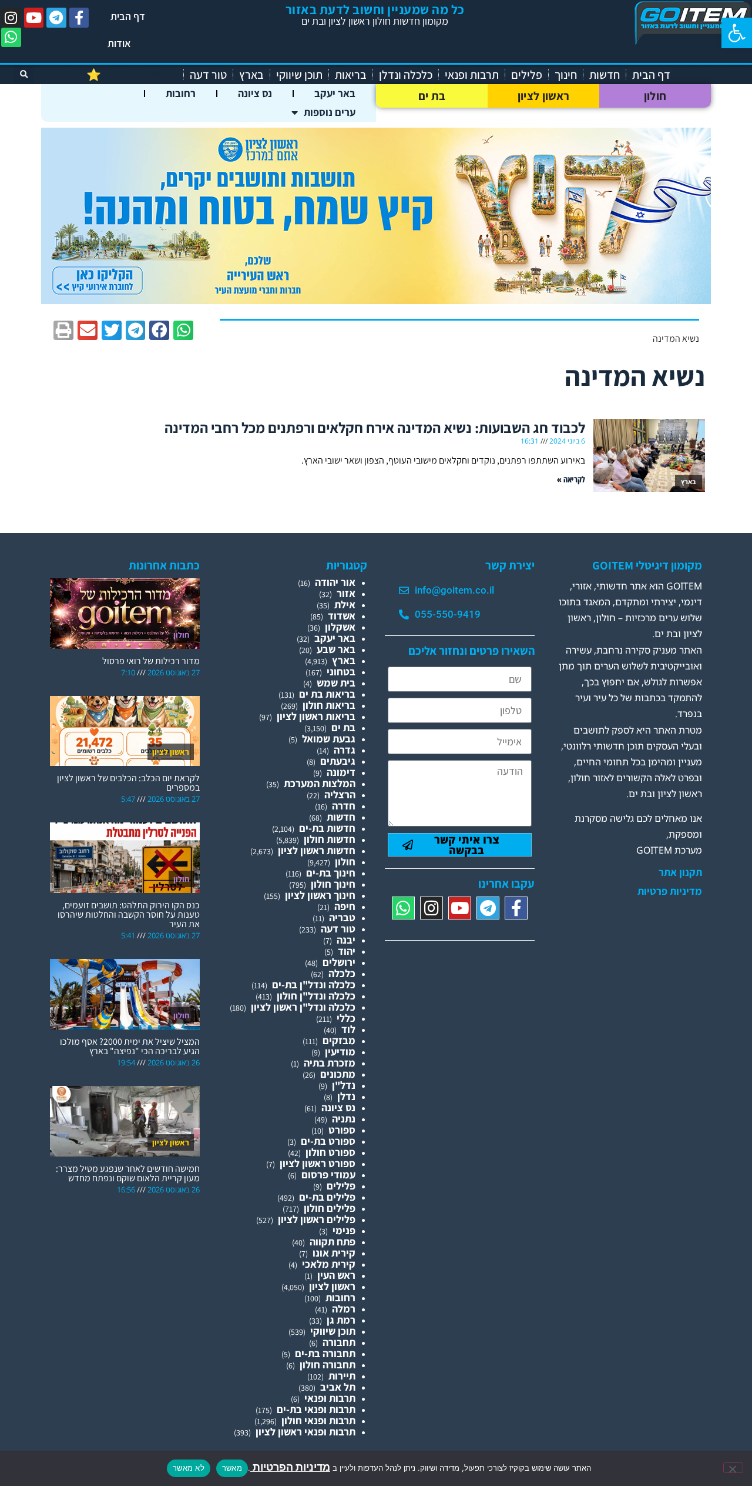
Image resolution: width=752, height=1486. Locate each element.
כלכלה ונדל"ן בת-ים (313, 984)
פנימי (344, 1230)
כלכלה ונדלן (405, 74)
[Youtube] (34, 18)
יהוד (346, 951)
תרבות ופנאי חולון (318, 1420)
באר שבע (336, 649)
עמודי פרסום (328, 1174)
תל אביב (337, 1387)
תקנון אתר (680, 872)
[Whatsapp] (11, 38)
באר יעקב (334, 93)
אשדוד (341, 615)
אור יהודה (335, 582)
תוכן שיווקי (299, 74)
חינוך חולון (333, 884)
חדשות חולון (329, 839)
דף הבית (127, 16)
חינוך (566, 74)
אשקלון (340, 627)
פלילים (526, 74)
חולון (655, 96)
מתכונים (337, 1074)
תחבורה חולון (327, 1364)
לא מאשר (188, 1467)
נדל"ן (343, 1085)
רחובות (181, 93)
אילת (344, 604)
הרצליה (339, 794)
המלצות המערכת (319, 783)
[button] (736, 33)
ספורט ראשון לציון (317, 1163)
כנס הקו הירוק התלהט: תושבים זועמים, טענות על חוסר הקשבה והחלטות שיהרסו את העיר (129, 914)
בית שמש (336, 682)
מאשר (232, 1467)
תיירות (341, 1375)
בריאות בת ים (327, 694)
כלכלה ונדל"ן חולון (316, 995)
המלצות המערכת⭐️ (131, 74)
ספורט (341, 1130)
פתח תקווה (332, 1241)
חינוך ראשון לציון (320, 895)
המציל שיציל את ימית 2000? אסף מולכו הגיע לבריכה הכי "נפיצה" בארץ (130, 1046)
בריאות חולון (329, 705)
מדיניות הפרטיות (290, 1467)
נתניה (343, 1118)
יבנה (346, 940)
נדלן (346, 1096)
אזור (346, 593)
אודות (119, 43)
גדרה (344, 750)
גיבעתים (337, 761)
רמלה (343, 1308)
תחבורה (339, 1342)
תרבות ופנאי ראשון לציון (305, 1431)
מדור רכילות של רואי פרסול (151, 661)
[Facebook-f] (79, 18)
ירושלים (339, 962)
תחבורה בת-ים (325, 1353)
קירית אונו (334, 1253)
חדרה (343, 805)
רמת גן (341, 1320)
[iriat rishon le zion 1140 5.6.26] (376, 300)
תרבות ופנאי (472, 74)
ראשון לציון (543, 96)
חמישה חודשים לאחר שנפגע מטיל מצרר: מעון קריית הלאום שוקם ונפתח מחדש (128, 1173)
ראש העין (336, 1275)
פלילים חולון (329, 1208)
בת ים (432, 96)
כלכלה (341, 973)
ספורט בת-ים (328, 1141)
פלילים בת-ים (327, 1197)
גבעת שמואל (328, 738)
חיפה (344, 906)
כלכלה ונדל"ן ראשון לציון (303, 1007)
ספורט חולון (330, 1152)
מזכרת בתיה (329, 1062)
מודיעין (340, 1051)
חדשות (604, 74)
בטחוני (341, 671)
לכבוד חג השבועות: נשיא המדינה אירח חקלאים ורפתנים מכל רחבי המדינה (374, 427)
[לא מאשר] (733, 1467)
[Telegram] (56, 18)
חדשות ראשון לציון (316, 850)
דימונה (341, 772)
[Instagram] (11, 18)
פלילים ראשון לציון (316, 1219)
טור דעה (208, 74)
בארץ (251, 74)
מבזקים (339, 1040)
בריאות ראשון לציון (316, 716)
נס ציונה (255, 93)
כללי (346, 1018)
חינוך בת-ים (330, 872)
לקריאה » (571, 479)
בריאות (351, 74)
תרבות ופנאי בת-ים (316, 1409)
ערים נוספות (329, 112)
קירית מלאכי (328, 1264)
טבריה (342, 917)
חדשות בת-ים (327, 828)
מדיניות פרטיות (669, 891)
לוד (348, 1029)
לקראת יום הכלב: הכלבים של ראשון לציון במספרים (128, 783)
